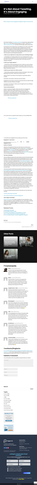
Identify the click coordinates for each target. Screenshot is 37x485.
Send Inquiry (27, 473)
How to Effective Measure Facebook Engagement (13, 195)
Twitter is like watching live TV (25, 160)
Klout (26, 148)
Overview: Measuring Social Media (10, 193)
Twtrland (9, 150)
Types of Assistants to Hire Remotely (10, 256)
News (5, 403)
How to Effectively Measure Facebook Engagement (15, 213)
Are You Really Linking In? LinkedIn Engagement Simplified (16, 214)
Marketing (6, 402)
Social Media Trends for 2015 (10, 211)
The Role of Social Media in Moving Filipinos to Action (15, 212)
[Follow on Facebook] (4, 448)
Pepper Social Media (8, 199)
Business (5, 394)
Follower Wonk (26, 152)
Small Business (6, 406)
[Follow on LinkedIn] (6, 448)
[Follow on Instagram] (8, 448)
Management (6, 400)
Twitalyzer (13, 149)
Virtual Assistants (7, 410)
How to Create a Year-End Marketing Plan (13, 222)
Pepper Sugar (7, 13)
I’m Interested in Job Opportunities (14, 469)
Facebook (7, 43)
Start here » (21, 479)
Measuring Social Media (9, 210)
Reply (32, 278)
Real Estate (6, 405)
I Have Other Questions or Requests (14, 470)
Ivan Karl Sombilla (11, 337)
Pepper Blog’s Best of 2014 (27, 226)
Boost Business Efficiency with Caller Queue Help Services (26, 243)
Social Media (17, 13)
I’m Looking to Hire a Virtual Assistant (15, 468)
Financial (5, 395)
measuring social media (17, 42)
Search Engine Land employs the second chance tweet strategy (16, 170)
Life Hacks (6, 398)
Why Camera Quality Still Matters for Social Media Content (10, 243)
